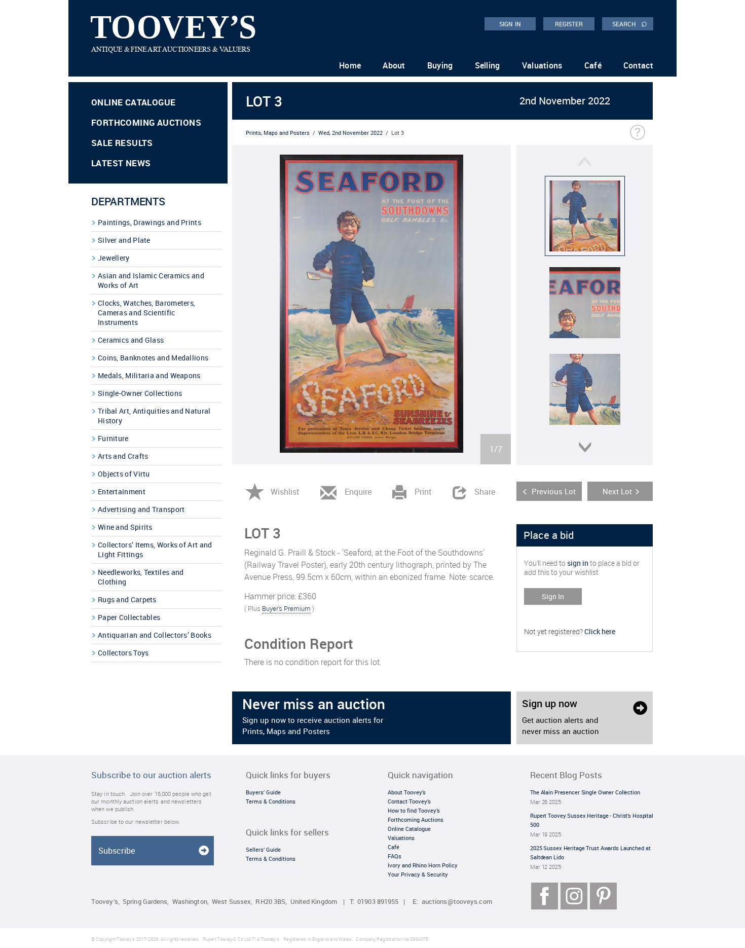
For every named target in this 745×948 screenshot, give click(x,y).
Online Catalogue (133, 102)
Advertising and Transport (141, 509)
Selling (487, 65)
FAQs (394, 856)
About (394, 65)
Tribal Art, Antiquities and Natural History (154, 415)
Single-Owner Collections (140, 393)
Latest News (121, 163)
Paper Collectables (129, 617)
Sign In (553, 596)
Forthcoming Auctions (146, 122)
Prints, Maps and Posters (278, 132)
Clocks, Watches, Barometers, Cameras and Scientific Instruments (146, 312)
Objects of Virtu (124, 474)
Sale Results (122, 143)
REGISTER (569, 24)
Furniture (113, 438)
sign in (577, 563)
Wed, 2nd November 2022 (350, 132)
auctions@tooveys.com (457, 901)
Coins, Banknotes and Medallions (153, 357)
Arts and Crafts (123, 456)
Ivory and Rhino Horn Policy (423, 865)
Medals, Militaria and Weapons (149, 375)
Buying (440, 65)
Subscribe (116, 850)
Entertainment (121, 491)
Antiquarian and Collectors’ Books (154, 635)
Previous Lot (554, 491)
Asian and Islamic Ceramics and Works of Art (151, 280)
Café (593, 65)
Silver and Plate (124, 240)
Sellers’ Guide (263, 849)
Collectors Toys (123, 653)
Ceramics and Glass (131, 340)
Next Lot (617, 491)
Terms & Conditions (270, 801)
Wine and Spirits (125, 527)
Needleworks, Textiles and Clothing (141, 577)
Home (350, 65)
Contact (638, 65)
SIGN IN (510, 24)
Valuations (542, 65)
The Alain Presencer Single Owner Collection (585, 792)
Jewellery (114, 258)
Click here (599, 631)
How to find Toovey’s (414, 810)
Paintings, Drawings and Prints (149, 222)
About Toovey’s (407, 792)
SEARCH (629, 23)
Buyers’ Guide (263, 792)
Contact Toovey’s (409, 801)
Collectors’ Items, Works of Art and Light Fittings (155, 549)
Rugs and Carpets (127, 599)
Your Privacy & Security (418, 874)
